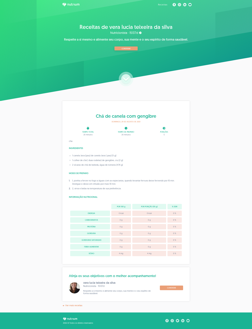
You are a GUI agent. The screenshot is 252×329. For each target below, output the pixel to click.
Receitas (162, 4)
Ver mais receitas (73, 305)
